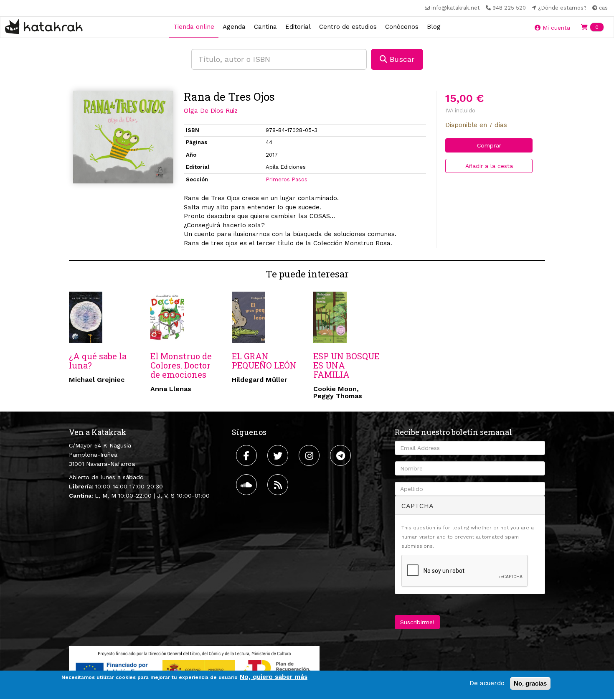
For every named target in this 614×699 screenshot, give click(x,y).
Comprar (489, 145)
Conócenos (402, 27)
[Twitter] (278, 455)
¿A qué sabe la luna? (98, 361)
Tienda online (193, 27)
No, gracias (530, 683)
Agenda (234, 27)
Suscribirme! (417, 622)
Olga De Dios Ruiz (211, 110)
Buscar (400, 59)
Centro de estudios (348, 27)
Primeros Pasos (286, 179)
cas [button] (602, 8)
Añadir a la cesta (489, 166)
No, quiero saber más (273, 677)
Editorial (298, 27)
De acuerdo (487, 683)
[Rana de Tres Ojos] (123, 137)
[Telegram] (341, 455)
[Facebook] (247, 455)
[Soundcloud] (247, 484)
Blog (434, 27)
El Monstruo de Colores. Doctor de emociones (181, 365)
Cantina (265, 27)
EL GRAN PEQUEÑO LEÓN (264, 361)
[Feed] (278, 484)
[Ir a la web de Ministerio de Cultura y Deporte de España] (194, 667)
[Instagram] (310, 455)
